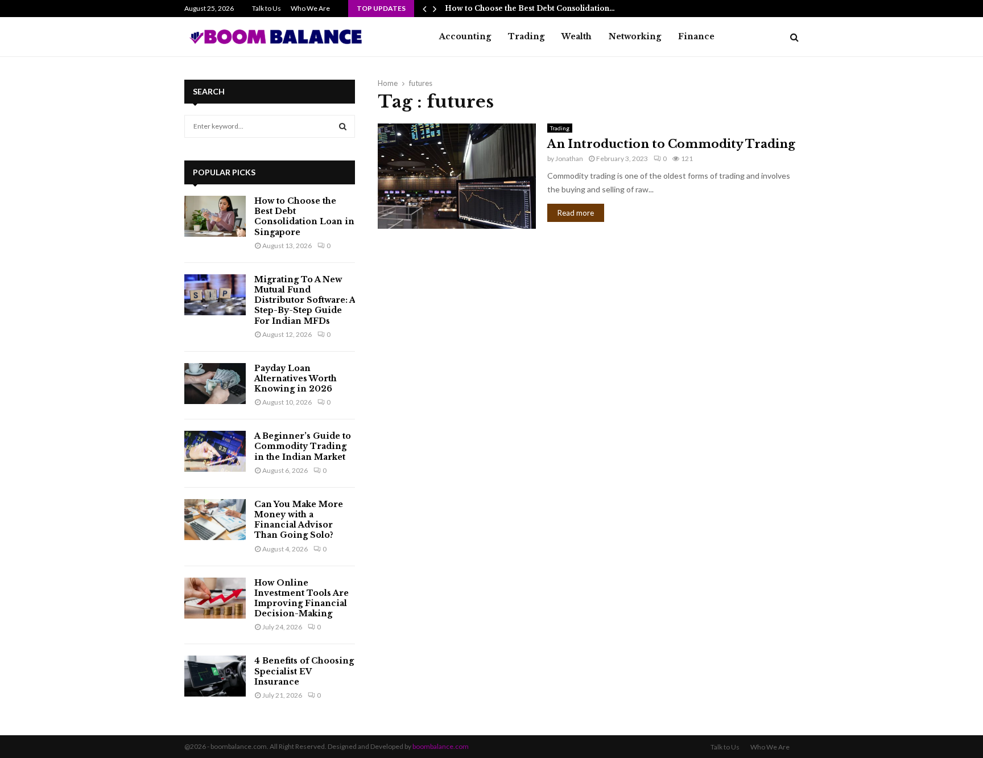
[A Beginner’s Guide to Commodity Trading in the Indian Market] (215, 451)
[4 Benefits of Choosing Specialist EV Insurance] (215, 676)
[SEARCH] (343, 126)
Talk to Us (266, 8)
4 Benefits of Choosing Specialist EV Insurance (304, 671)
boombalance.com (440, 746)
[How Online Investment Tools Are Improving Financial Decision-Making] (215, 598)
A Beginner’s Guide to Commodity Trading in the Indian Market (302, 446)
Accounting (465, 36)
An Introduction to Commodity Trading (671, 144)
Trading (526, 36)
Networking (635, 36)
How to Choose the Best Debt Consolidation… (530, 8)
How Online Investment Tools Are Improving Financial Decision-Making (301, 598)
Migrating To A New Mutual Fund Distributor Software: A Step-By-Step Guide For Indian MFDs (304, 300)
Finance (696, 36)
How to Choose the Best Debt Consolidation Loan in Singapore (304, 216)
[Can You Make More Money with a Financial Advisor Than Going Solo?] (215, 519)
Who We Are (310, 8)
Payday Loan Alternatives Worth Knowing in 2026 (295, 378)
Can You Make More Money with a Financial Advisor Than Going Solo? (298, 520)
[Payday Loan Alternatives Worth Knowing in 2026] (215, 383)
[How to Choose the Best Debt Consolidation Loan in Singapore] (215, 216)
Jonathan (569, 158)
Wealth (576, 36)
